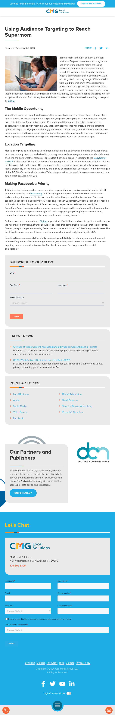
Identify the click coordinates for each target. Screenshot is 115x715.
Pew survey (36, 193)
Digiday (44, 221)
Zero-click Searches (72, 412)
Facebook (95, 48)
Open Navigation (57, 705)
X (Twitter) (53, 684)
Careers (70, 662)
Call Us (6, 710)
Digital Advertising (72, 394)
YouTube (62, 684)
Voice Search (20, 412)
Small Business (70, 400)
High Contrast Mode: (54, 693)
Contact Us (109, 710)
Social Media (20, 406)
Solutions (30, 662)
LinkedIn (107, 48)
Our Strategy (23, 493)
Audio (16, 400)
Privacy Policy (83, 662)
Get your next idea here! (91, 3)
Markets (41, 662)
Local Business (21, 394)
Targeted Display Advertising (77, 406)
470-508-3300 (18, 565)
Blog (61, 662)
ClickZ (11, 101)
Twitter (101, 48)
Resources (52, 662)
